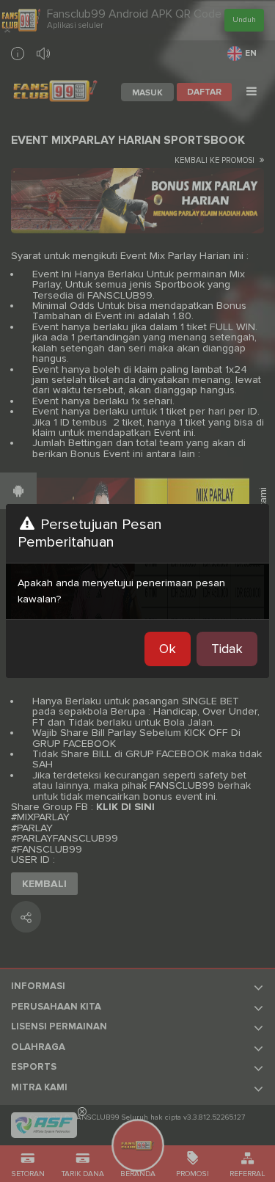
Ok (167, 649)
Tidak (227, 649)
